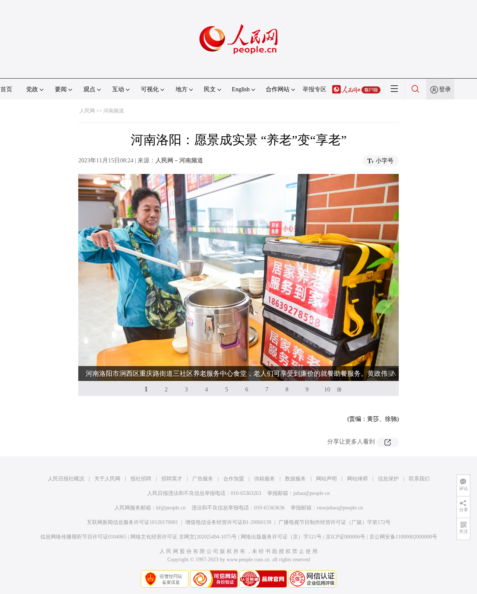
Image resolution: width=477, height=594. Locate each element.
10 (327, 389)
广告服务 (202, 479)
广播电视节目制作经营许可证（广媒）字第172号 (334, 522)
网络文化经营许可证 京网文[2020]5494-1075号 (183, 537)
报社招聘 (140, 479)
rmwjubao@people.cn (340, 508)
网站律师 (357, 479)
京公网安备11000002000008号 (403, 537)
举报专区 (314, 89)
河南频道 (113, 111)
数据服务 (295, 479)
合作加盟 (233, 479)
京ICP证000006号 (345, 537)
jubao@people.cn (311, 493)
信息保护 (388, 479)
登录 (445, 89)
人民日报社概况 (66, 479)
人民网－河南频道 (179, 160)
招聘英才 (171, 479)
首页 (6, 89)
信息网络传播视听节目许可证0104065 (83, 537)
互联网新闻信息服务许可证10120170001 (132, 522)
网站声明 (326, 479)
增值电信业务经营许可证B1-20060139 (228, 522)
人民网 (87, 111)
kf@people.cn (171, 508)
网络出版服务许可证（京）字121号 (281, 537)
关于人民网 (107, 479)
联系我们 (419, 479)
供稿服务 (264, 479)
